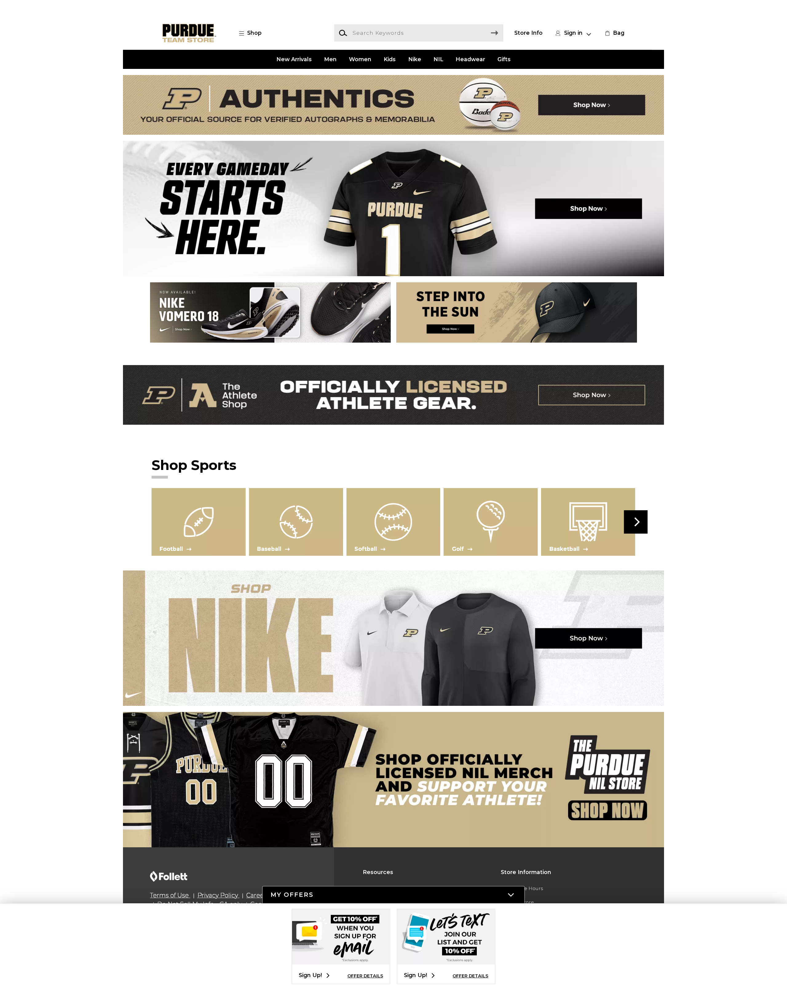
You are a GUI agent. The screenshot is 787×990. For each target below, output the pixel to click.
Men (330, 59)
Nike (414, 59)
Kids (390, 59)
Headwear (470, 59)
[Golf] (491, 521)
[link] (614, 33)
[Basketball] (588, 521)
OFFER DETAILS (365, 976)
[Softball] (393, 521)
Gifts (504, 59)
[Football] (199, 521)
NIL (438, 59)
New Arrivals (294, 59)
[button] (253, 33)
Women (360, 59)
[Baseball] (296, 521)
